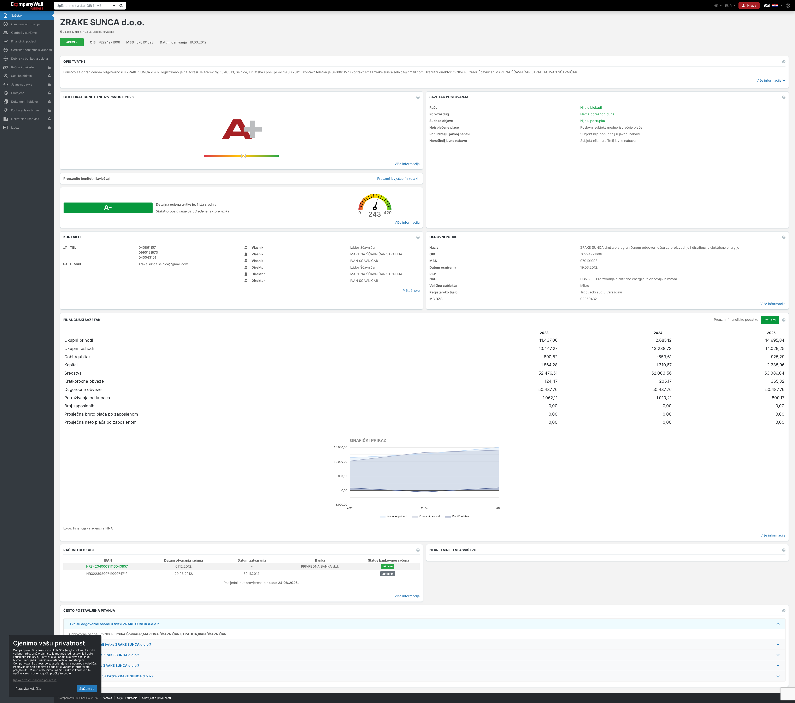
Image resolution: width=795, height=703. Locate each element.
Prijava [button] (751, 5)
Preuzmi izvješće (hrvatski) (398, 178)
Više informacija (769, 80)
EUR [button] (729, 6)
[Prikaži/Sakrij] (114, 6)
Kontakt (107, 697)
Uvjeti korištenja (127, 697)
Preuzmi (770, 320)
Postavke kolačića (28, 689)
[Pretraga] (121, 6)
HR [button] (716, 6)
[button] (772, 5)
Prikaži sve (411, 290)
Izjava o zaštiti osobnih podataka (35, 680)
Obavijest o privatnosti (156, 697)
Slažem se (86, 689)
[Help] (788, 5)
